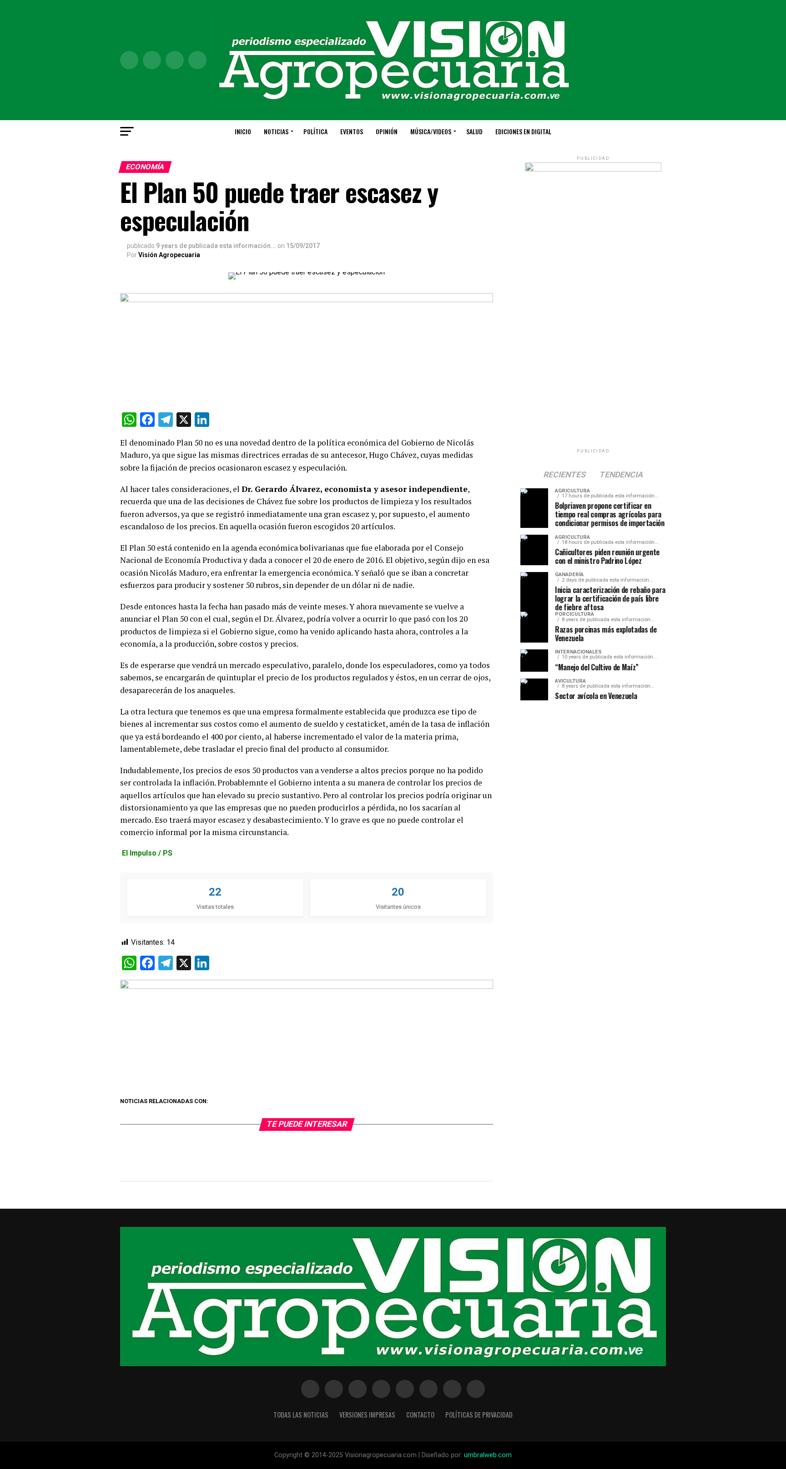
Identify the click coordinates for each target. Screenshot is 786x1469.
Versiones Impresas (367, 1414)
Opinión (387, 131)
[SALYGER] (306, 986)
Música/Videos (430, 131)
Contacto (420, 1414)
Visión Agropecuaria (169, 254)
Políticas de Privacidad (479, 1414)
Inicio (243, 131)
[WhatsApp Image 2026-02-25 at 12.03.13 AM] (593, 169)
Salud (474, 131)
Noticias (276, 131)
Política (315, 131)
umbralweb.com (488, 1455)
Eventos (351, 131)
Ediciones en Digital (523, 131)
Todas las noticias (300, 1414)
